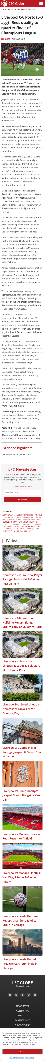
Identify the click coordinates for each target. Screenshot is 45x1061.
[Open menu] (41, 3)
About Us (23, 1015)
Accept (22, 1051)
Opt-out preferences (17, 1058)
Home (4, 9)
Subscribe (22, 500)
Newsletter (22, 1006)
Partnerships (22, 1020)
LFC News (11, 540)
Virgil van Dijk (20, 531)
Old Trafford (27, 526)
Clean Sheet (28, 517)
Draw (11, 519)
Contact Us (22, 1010)
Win (30, 531)
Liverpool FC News (17, 9)
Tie (11, 531)
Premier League (11, 528)
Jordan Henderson (19, 522)
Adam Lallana (8, 515)
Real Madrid (26, 528)
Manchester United (32, 524)
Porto (38, 526)
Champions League (12, 517)
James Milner (29, 519)
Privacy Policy (29, 1058)
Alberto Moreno (25, 515)
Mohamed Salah (11, 526)
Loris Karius (15, 524)
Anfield (38, 515)
